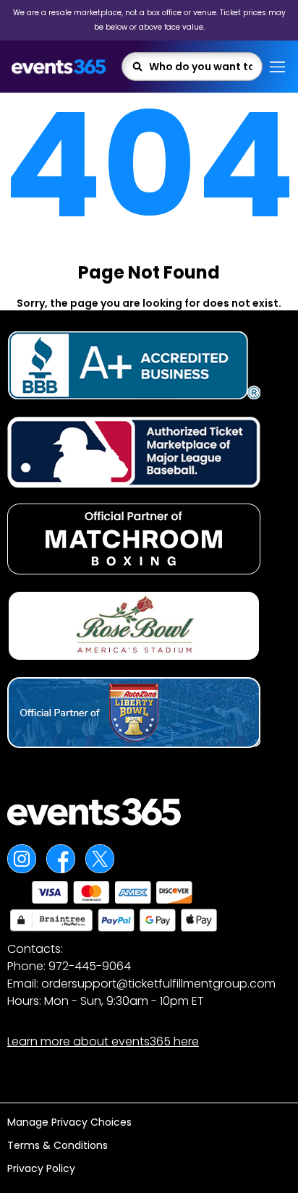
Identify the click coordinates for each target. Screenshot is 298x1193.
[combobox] (200, 67)
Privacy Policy (41, 1168)
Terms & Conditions (57, 1145)
